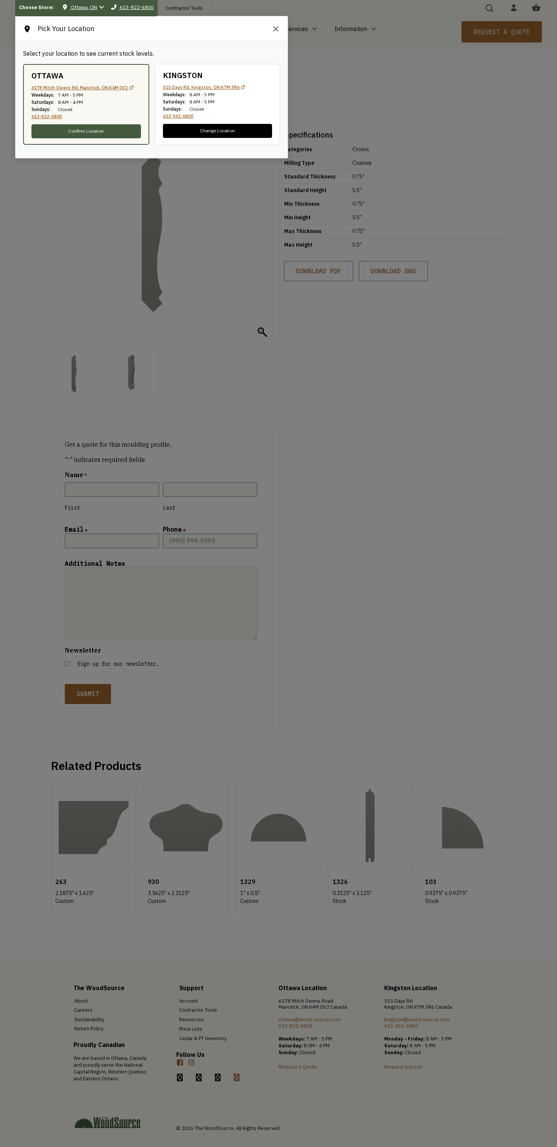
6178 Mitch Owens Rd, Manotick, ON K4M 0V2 (80, 88)
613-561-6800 (178, 116)
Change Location (217, 130)
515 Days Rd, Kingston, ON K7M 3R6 (202, 87)
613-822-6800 (46, 116)
